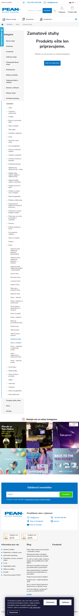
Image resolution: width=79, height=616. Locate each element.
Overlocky (9, 46)
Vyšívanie (11, 387)
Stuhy (10, 245)
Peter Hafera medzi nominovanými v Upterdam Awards (38, 550)
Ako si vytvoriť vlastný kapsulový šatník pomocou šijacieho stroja (37, 585)
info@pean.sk (34, 518)
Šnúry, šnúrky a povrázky (13, 375)
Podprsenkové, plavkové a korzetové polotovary (15, 205)
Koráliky (10, 117)
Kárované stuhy (15, 277)
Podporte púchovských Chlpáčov (37, 577)
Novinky (9, 411)
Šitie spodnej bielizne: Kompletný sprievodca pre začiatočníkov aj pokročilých (37, 572)
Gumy (10, 137)
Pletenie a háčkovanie (15, 200)
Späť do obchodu (52, 63)
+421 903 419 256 (60, 518)
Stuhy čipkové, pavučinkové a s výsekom (15, 308)
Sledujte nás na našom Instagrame (41, 419)
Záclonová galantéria (14, 391)
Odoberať (66, 494)
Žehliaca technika (12, 75)
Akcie (8, 406)
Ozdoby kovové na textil (14, 186)
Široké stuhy (14, 326)
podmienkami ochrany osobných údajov (37, 500)
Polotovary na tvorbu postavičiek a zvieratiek (15, 218)
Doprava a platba (6, 2)
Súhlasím (65, 602)
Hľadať (47, 10)
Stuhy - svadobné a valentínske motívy (16, 348)
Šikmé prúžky (12, 371)
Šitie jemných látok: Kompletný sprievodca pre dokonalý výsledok (37, 555)
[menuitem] (11, 19)
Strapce (10, 242)
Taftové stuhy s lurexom (15, 334)
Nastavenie (13, 612)
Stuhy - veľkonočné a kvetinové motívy (15, 355)
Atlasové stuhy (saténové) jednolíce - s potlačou (15, 260)
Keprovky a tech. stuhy (13, 141)
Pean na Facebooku (36, 521)
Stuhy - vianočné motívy (15, 361)
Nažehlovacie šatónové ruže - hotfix (15, 168)
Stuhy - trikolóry (15, 297)
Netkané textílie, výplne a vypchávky (14, 181)
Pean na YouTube (36, 525)
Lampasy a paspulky (14, 155)
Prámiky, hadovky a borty (14, 228)
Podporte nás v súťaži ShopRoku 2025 (37, 581)
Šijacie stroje (10, 41)
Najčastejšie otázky (9, 566)
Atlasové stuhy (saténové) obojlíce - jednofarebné (16, 268)
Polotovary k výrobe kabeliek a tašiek (14, 212)
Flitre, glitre (12, 130)
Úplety (10, 380)
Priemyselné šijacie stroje (12, 63)
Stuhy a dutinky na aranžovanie (16, 302)
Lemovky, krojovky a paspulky (14, 159)
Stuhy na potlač (15, 314)
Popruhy (11, 223)
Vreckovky (11, 383)
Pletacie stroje (11, 93)
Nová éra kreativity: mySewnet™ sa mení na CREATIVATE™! (37, 590)
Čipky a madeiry (13, 126)
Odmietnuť (50, 602)
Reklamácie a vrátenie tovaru (12, 552)
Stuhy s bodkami (15, 343)
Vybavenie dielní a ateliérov (12, 81)
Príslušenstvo (10, 70)
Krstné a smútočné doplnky (14, 150)
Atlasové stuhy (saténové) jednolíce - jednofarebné (15, 251)
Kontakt (5, 572)
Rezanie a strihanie (12, 88)
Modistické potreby (14, 164)
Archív (29, 594)
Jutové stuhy (14, 274)
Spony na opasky (13, 238)
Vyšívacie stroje (11, 57)
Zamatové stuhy (15, 339)
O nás (5, 563)
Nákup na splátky (8, 569)
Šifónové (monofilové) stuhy (16, 322)
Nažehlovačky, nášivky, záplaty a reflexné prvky (13, 175)
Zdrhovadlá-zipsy (13, 394)
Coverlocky (9, 52)
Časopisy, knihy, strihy (13, 400)
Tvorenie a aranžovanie (12, 112)
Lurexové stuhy (15, 281)
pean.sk (56, 521)
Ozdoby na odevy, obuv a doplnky (14, 192)
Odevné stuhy (14, 285)
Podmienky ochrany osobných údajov (13, 559)
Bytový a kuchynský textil (14, 121)
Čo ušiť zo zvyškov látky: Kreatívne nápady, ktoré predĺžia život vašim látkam (38, 561)
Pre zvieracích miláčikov (12, 233)
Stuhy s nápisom (15, 317)
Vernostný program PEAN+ (12, 575)
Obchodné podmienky (10, 555)
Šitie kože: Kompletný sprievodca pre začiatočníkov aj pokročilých (37, 566)
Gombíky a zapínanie (15, 133)
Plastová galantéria (14, 196)
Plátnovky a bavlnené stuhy (15, 289)
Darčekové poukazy (12, 98)
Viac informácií (34, 607)
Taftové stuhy (14, 330)
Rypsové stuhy (15, 294)
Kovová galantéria (14, 146)
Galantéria (9, 104)
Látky (10, 108)
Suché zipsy (12, 367)
